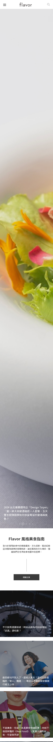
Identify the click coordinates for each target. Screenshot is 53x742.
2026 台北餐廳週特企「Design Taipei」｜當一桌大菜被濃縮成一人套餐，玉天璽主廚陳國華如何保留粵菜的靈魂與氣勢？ (26, 513)
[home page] (26, 4)
